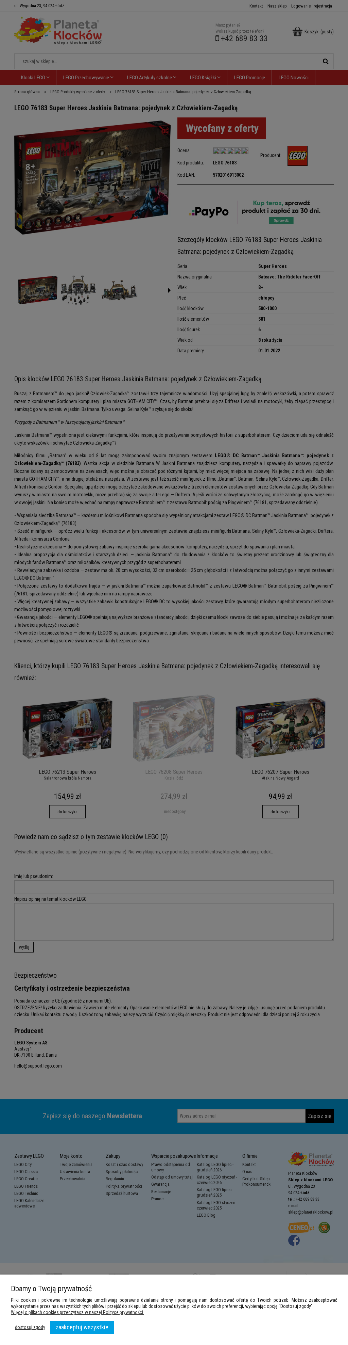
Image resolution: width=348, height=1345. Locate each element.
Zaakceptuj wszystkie (82, 1327)
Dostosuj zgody (30, 1327)
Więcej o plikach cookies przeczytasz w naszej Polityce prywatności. (77, 1312)
